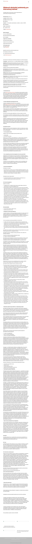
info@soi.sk (7, 47)
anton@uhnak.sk (8, 29)
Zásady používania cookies (15, 539)
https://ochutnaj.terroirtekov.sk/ (10, 92)
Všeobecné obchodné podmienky (10, 538)
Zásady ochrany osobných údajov (21, 538)
